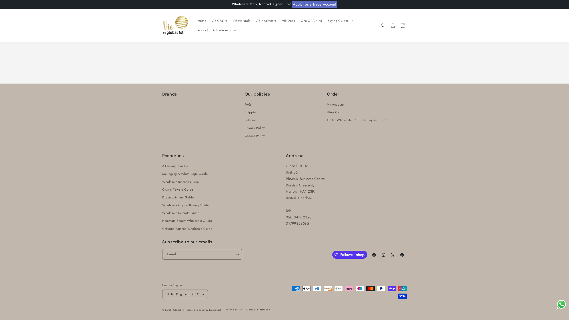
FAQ (248, 104)
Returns (250, 120)
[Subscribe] (237, 254)
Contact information (258, 309)
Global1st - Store (183, 310)
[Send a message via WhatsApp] (561, 304)
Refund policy (234, 309)
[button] (340, 20)
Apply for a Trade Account (314, 4)
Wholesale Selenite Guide (180, 213)
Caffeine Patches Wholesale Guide (187, 228)
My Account (335, 104)
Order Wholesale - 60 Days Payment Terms (358, 120)
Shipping (251, 112)
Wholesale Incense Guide (180, 182)
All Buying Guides (175, 166)
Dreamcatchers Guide (178, 197)
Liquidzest (215, 310)
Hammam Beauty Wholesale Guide (187, 220)
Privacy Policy (255, 128)
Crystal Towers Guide (177, 189)
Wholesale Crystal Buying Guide (185, 205)
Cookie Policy (255, 136)
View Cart (334, 112)
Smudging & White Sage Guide (185, 174)
